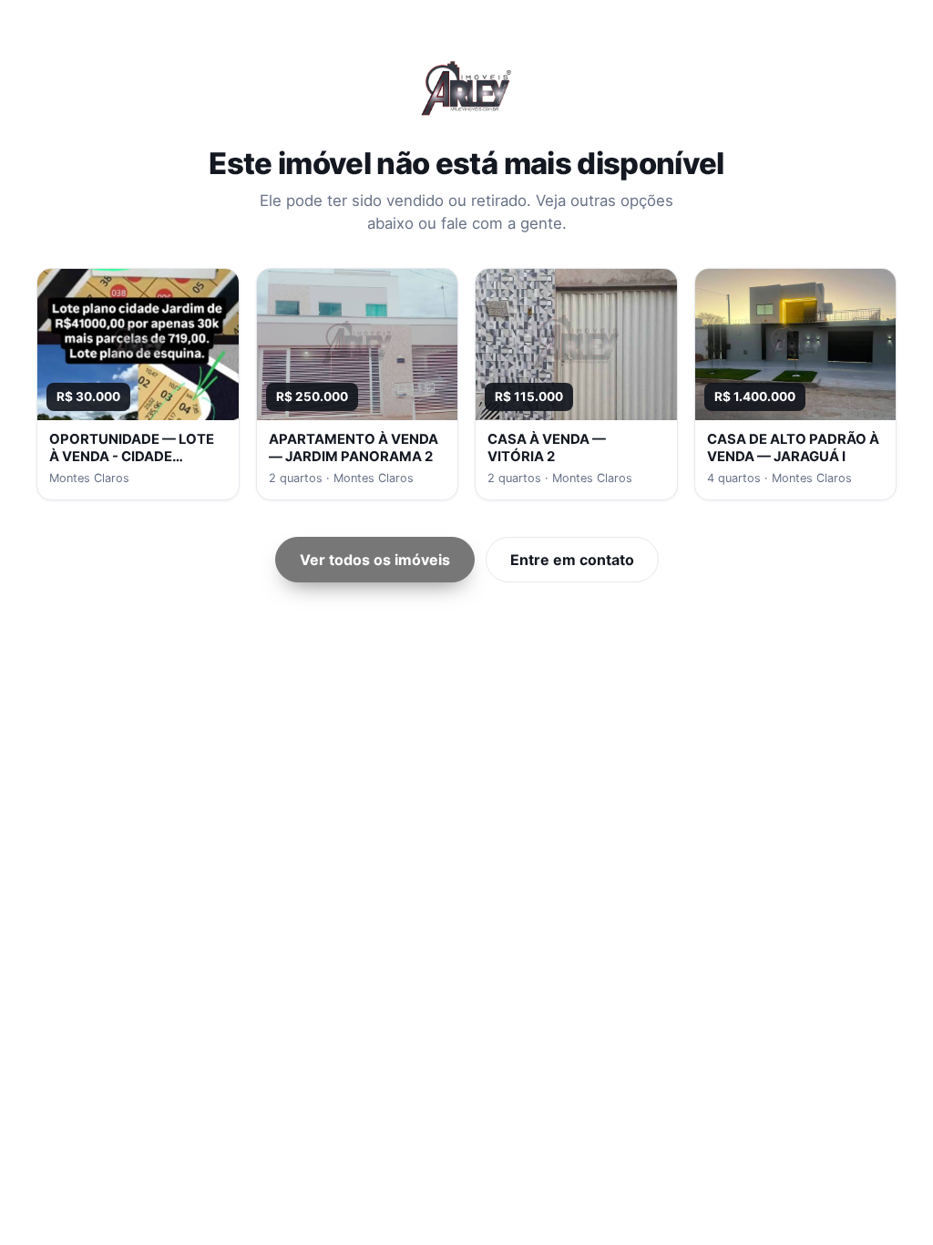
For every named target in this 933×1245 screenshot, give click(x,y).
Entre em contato (572, 559)
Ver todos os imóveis (375, 559)
